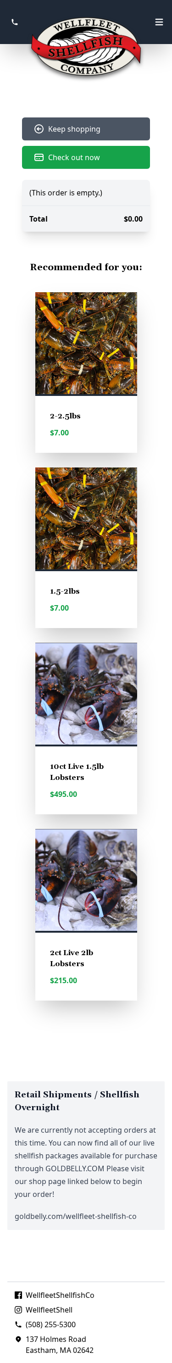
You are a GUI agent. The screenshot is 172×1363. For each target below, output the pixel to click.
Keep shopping (74, 129)
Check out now (74, 157)
